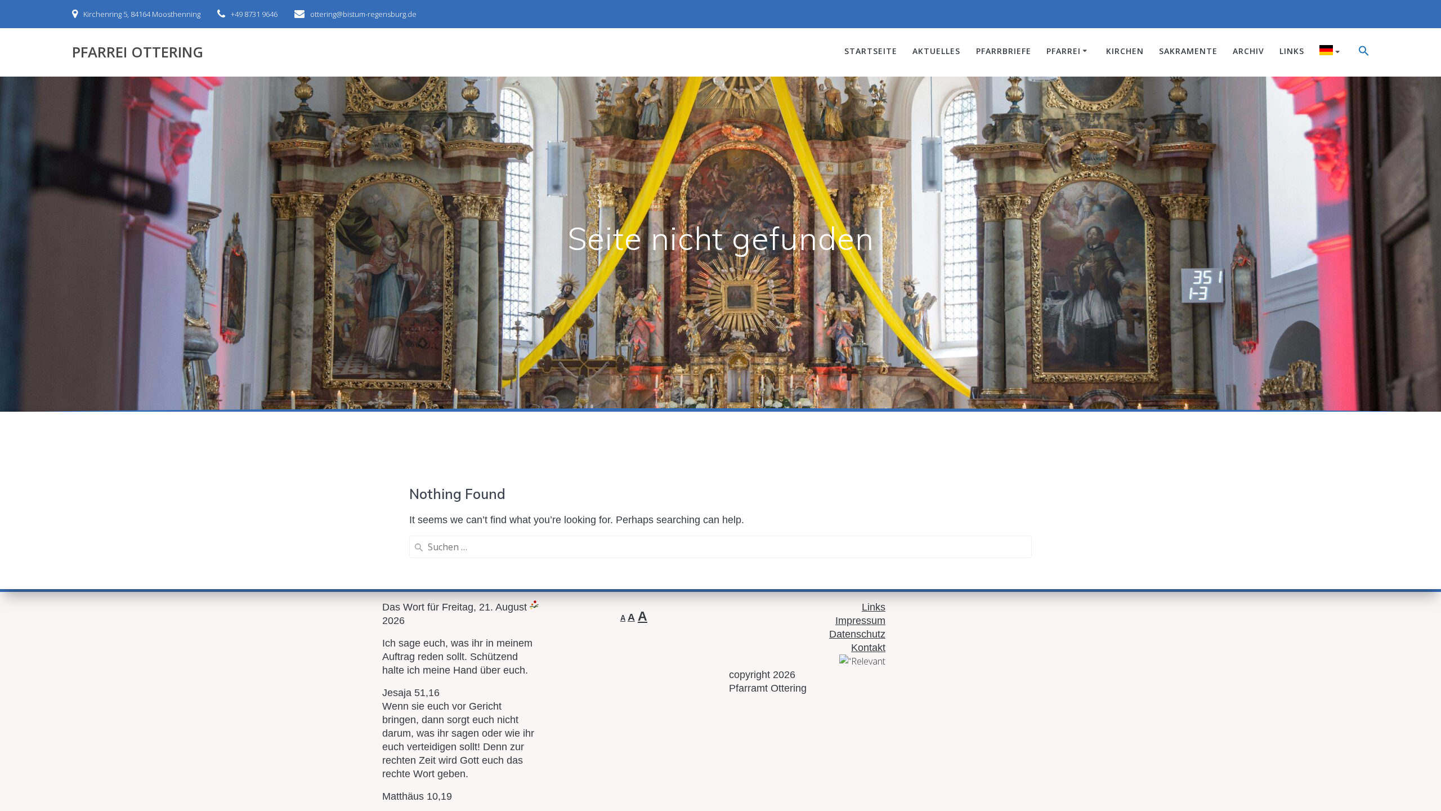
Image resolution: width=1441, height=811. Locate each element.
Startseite (870, 51)
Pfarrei (1063, 51)
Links (1291, 51)
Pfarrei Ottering (137, 52)
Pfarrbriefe (1003, 51)
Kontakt (868, 647)
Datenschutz (857, 634)
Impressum (860, 620)
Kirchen (1125, 51)
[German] (1331, 52)
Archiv (1248, 51)
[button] (1364, 52)
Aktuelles (936, 51)
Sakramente (1188, 51)
